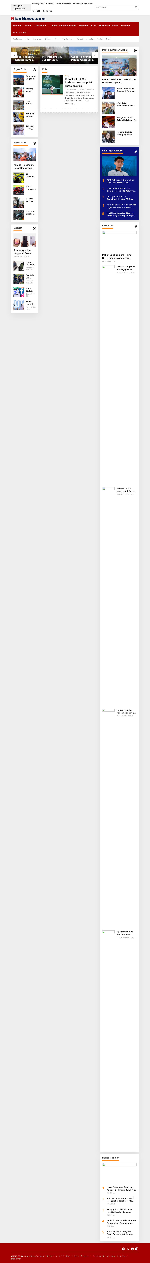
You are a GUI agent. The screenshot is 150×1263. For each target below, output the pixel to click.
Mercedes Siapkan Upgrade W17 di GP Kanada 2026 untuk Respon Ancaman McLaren (30, 212)
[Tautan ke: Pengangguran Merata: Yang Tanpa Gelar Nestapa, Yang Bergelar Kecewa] (18, 117)
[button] (136, 7)
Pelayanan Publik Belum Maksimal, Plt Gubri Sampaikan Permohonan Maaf (126, 118)
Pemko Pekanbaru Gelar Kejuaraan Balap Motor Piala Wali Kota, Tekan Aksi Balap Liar (23, 166)
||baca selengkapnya (77, 102)
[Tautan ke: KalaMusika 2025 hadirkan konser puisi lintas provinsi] (52, 84)
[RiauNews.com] (28, 18)
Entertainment (70, 89)
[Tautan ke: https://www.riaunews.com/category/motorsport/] (34, 143)
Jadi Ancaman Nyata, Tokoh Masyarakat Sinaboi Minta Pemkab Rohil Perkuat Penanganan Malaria (120, 1199)
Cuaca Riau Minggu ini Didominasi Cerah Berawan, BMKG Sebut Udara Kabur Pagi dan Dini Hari (82, 58)
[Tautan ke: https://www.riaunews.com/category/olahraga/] (135, 151)
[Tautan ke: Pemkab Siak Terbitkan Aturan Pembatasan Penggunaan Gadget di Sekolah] (18, 278)
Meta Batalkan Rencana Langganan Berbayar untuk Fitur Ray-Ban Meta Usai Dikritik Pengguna (31, 263)
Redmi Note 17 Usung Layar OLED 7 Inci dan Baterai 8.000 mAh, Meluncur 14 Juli (30, 302)
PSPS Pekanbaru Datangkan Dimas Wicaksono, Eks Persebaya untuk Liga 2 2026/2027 (120, 181)
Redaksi (66, 1256)
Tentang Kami (53, 1256)
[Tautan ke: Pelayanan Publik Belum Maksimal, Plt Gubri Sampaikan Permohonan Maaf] (108, 121)
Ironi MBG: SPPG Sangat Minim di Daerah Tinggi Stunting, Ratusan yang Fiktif (30, 102)
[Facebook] (123, 1249)
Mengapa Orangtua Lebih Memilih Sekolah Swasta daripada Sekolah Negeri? (119, 1210)
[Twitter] (128, 1249)
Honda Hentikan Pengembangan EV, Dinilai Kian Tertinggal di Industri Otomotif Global (126, 711)
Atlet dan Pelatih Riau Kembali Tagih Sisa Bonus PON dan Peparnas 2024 (121, 206)
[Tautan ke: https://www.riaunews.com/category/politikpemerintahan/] (135, 50)
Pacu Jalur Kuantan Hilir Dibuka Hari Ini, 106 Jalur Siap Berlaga (121, 189)
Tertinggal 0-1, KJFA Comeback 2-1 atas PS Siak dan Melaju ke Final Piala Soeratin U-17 (120, 197)
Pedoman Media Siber (103, 1256)
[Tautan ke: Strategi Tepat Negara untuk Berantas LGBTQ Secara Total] (18, 92)
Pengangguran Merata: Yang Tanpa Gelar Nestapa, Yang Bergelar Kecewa (30, 114)
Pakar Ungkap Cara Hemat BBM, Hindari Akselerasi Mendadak (117, 256)
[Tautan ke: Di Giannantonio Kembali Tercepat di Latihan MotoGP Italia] (18, 177)
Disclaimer (16, 1259)
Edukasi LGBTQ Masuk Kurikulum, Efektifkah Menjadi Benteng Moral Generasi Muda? (30, 127)
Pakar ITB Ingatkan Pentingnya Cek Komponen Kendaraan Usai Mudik (126, 268)
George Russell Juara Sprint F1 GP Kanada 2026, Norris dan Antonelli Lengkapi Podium (30, 200)
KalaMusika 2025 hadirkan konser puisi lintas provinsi (78, 82)
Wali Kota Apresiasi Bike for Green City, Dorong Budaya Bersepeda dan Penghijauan (120, 214)
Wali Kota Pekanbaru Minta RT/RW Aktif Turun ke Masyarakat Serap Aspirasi (125, 104)
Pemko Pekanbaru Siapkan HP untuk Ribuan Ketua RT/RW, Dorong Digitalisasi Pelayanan (125, 89)
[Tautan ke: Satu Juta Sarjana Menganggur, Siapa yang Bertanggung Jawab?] (18, 79)
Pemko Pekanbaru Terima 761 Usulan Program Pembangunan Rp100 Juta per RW (119, 81)
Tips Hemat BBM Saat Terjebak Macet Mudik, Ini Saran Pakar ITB (125, 933)
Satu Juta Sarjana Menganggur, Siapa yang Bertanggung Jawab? (31, 77)
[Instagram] (137, 1249)
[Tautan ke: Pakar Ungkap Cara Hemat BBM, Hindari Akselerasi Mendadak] (119, 241)
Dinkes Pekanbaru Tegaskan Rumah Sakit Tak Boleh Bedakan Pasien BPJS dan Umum (23, 58)
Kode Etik (120, 1256)
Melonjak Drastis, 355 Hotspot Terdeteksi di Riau (52, 58)
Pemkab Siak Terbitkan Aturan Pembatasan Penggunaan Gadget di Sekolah (30, 276)
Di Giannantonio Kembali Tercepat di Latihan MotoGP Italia (31, 175)
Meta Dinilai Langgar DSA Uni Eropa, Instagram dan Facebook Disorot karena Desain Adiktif (31, 289)
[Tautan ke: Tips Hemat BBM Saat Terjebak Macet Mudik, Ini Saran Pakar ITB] (108, 1040)
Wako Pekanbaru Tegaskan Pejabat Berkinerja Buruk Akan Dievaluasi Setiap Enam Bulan (121, 1188)
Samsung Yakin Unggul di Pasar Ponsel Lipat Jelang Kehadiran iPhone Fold (23, 252)
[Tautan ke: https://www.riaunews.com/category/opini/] (34, 70)
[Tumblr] (132, 1249)
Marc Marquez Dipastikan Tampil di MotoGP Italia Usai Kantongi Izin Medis (30, 187)
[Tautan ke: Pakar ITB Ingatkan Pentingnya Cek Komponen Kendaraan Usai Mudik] (108, 374)
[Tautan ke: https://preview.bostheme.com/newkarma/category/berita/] (34, 228)
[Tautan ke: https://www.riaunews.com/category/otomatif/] (135, 226)
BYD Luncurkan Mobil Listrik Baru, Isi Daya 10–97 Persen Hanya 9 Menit (125, 489)
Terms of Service (81, 1256)
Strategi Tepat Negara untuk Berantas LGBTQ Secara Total (30, 89)
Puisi (67, 76)
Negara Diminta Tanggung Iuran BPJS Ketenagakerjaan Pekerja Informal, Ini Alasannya (127, 133)
